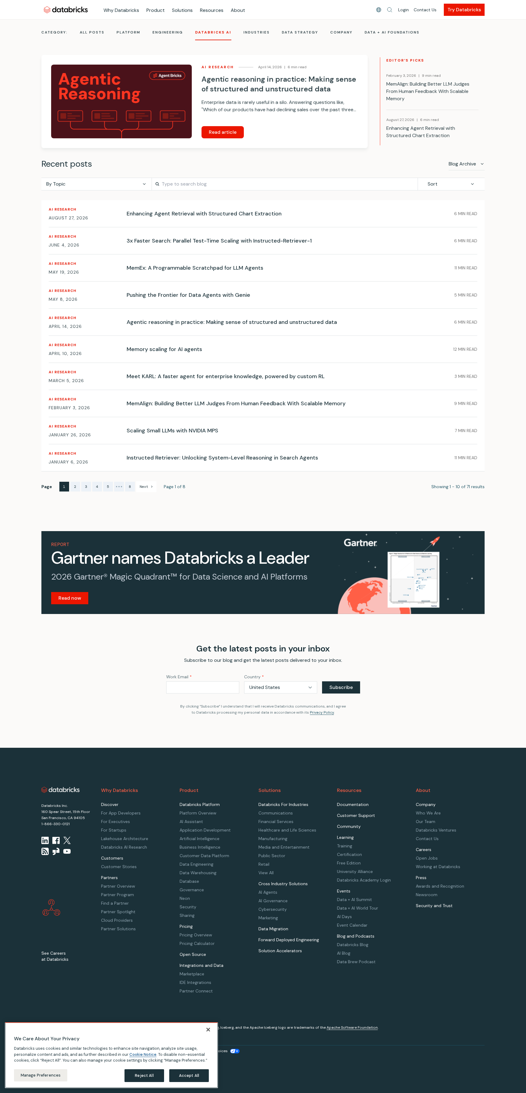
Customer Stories (119, 866)
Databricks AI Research (124, 847)
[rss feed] (45, 851)
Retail (263, 864)
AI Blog (343, 953)
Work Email (179, 677)
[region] (111, 1055)
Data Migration (273, 929)
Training (344, 846)
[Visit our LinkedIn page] (45, 840)
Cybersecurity (272, 909)
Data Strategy (300, 32)
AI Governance (273, 900)
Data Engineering (196, 864)
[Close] (208, 1029)
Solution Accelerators (280, 950)
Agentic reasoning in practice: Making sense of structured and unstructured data (279, 84)
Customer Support (356, 815)
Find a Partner (115, 903)
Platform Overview (198, 813)
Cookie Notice (142, 1054)
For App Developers (121, 813)
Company (341, 32)
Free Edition (349, 863)
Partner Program (117, 894)
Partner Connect (196, 991)
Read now (69, 598)
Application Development (205, 830)
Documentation (353, 804)
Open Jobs (427, 858)
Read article (223, 132)
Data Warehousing (198, 872)
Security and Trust (434, 905)
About (238, 10)
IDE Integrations (195, 982)
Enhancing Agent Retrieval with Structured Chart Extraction (420, 132)
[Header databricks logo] (65, 9)
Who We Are (428, 813)
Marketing (268, 918)
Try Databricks (464, 9)
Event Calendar (352, 925)
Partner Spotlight (118, 911)
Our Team (425, 821)
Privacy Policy (322, 712)
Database (189, 881)
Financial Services (275, 821)
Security (188, 907)
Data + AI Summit (354, 899)
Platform (128, 32)
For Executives (115, 821)
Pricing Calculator (197, 943)
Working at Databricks (438, 866)
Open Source (193, 954)
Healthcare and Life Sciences (287, 830)
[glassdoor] (56, 851)
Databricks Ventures (436, 830)
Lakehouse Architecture (124, 838)
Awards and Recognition (440, 886)
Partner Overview (118, 886)
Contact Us (425, 9)
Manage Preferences (41, 1075)
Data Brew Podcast (356, 961)
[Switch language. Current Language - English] (378, 9)
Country (254, 677)
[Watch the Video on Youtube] (67, 851)
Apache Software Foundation (352, 1027)
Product (155, 10)
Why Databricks (121, 10)
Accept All (189, 1075)
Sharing (187, 915)
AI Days (344, 916)
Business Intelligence (200, 847)
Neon (185, 898)
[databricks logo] (60, 790)
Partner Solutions (118, 929)
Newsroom (426, 894)
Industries (257, 32)
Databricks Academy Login (364, 880)
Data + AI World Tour (357, 908)
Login (403, 9)
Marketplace (192, 974)
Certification (349, 854)
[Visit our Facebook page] (56, 840)
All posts (92, 32)
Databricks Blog (352, 944)
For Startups (113, 830)
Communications (275, 813)
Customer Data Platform (204, 855)
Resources (211, 10)
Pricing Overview (196, 935)
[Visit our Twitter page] (67, 840)
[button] (389, 9)
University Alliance (355, 871)
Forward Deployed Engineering (288, 939)
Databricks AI (213, 32)
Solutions (182, 10)
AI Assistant (191, 821)
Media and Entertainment (284, 847)
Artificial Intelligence (199, 838)
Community (349, 826)
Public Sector (271, 855)
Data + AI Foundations (392, 32)
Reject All (144, 1075)
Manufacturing (272, 838)
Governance (192, 889)
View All (266, 872)
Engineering (168, 32)
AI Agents (267, 892)
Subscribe (341, 687)
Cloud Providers (117, 920)
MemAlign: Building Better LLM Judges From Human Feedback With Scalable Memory (427, 91)
